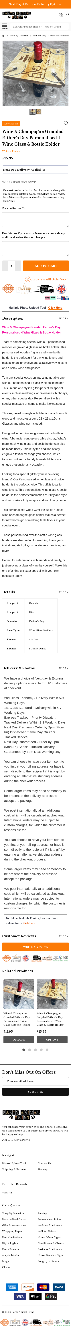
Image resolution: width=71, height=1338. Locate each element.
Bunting (42, 1213)
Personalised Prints (50, 1219)
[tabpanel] (19, 1012)
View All (7, 1192)
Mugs (5, 1261)
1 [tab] (24, 1050)
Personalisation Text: (15, 208)
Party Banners (10, 1249)
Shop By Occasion (13, 1213)
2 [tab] (29, 1050)
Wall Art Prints (47, 1231)
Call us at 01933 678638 (16, 1140)
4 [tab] (41, 1050)
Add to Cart (46, 266)
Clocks (6, 1267)
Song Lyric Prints (48, 1261)
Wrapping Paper (12, 1231)
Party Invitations (12, 1237)
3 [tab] (35, 1050)
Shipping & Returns (14, 1169)
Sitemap (43, 1169)
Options (19, 1039)
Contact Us (45, 1163)
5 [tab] (47, 1050)
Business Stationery (50, 1249)
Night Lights (10, 1243)
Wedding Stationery (50, 1225)
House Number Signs (50, 1255)
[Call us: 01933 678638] (60, 15)
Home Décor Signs (49, 1237)
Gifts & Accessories (14, 1225)
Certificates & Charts (51, 1243)
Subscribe (35, 1091)
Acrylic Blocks (10, 1255)
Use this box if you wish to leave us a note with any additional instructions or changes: (33, 235)
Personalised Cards (14, 1219)
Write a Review (11, 151)
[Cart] (67, 15)
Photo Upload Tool (14, 1163)
